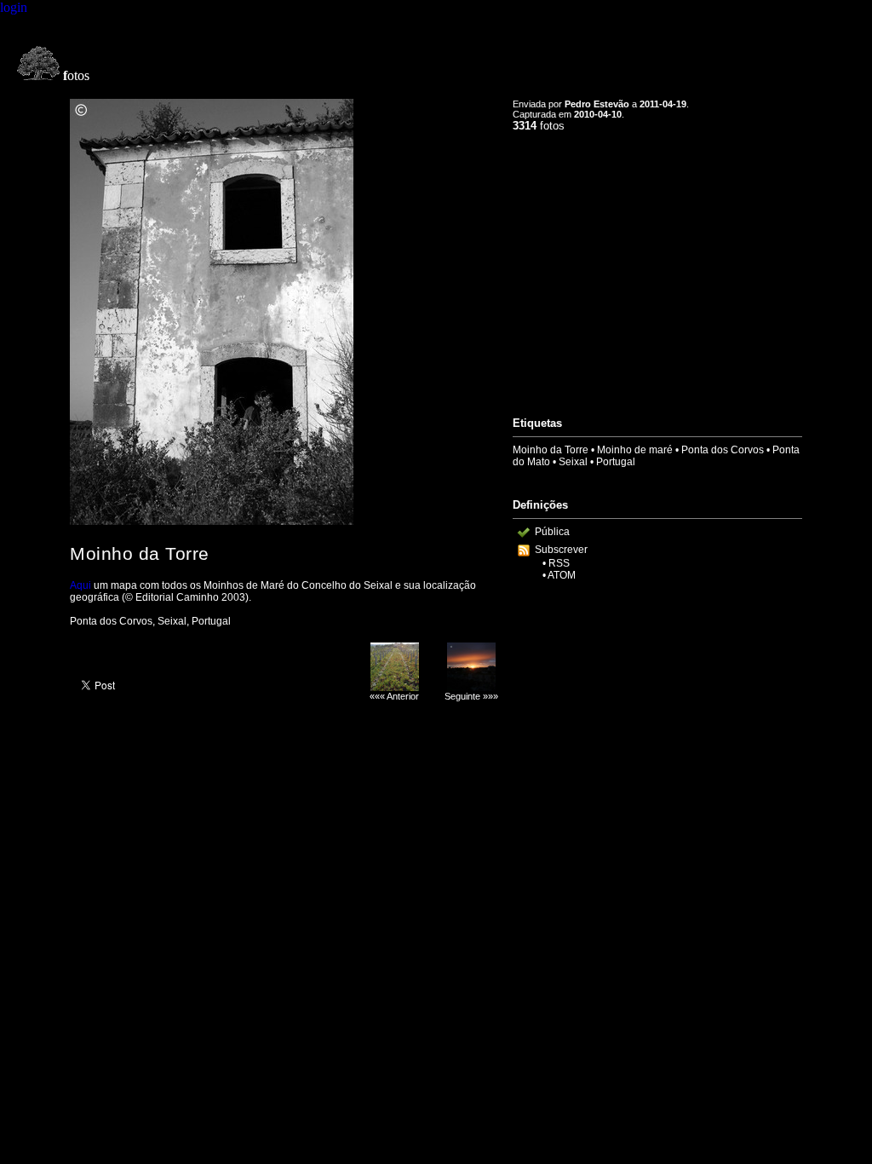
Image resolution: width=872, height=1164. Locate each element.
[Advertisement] (657, 266)
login (13, 7)
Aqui (80, 585)
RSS (559, 563)
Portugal (615, 462)
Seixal (573, 462)
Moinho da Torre (550, 450)
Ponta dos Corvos (722, 450)
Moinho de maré (635, 450)
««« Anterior (394, 696)
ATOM (562, 575)
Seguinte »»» (471, 696)
